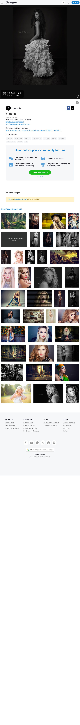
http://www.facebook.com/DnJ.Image (18, 124)
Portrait (27, 139)
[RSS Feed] (54, 442)
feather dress (37, 139)
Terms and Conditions (44, 457)
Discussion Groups (30, 428)
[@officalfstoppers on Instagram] (26, 442)
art (26, 142)
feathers (46, 139)
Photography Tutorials (51, 422)
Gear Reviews (10, 425)
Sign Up (75, 3)
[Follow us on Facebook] (37, 442)
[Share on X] (72, 108)
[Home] (11, 2)
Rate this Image (9, 93)
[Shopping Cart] (63, 3)
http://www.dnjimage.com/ (15, 122)
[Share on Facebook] (68, 108)
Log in (41, 176)
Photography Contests (31, 431)
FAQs (65, 431)
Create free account (40, 172)
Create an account (20, 199)
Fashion (9, 139)
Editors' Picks (28, 422)
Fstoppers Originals (12, 428)
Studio (20, 142)
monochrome (11, 142)
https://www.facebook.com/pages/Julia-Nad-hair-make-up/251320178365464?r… (34, 130)
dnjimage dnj (16, 108)
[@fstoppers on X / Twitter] (42, 442)
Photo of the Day (29, 425)
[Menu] (2, 2)
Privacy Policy (34, 457)
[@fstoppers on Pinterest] (48, 442)
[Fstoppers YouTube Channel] (31, 442)
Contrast (62, 139)
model (54, 139)
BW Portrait (18, 139)
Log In (68, 2)
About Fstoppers (69, 422)
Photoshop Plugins (50, 425)
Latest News (9, 422)
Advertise (66, 428)
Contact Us (67, 425)
